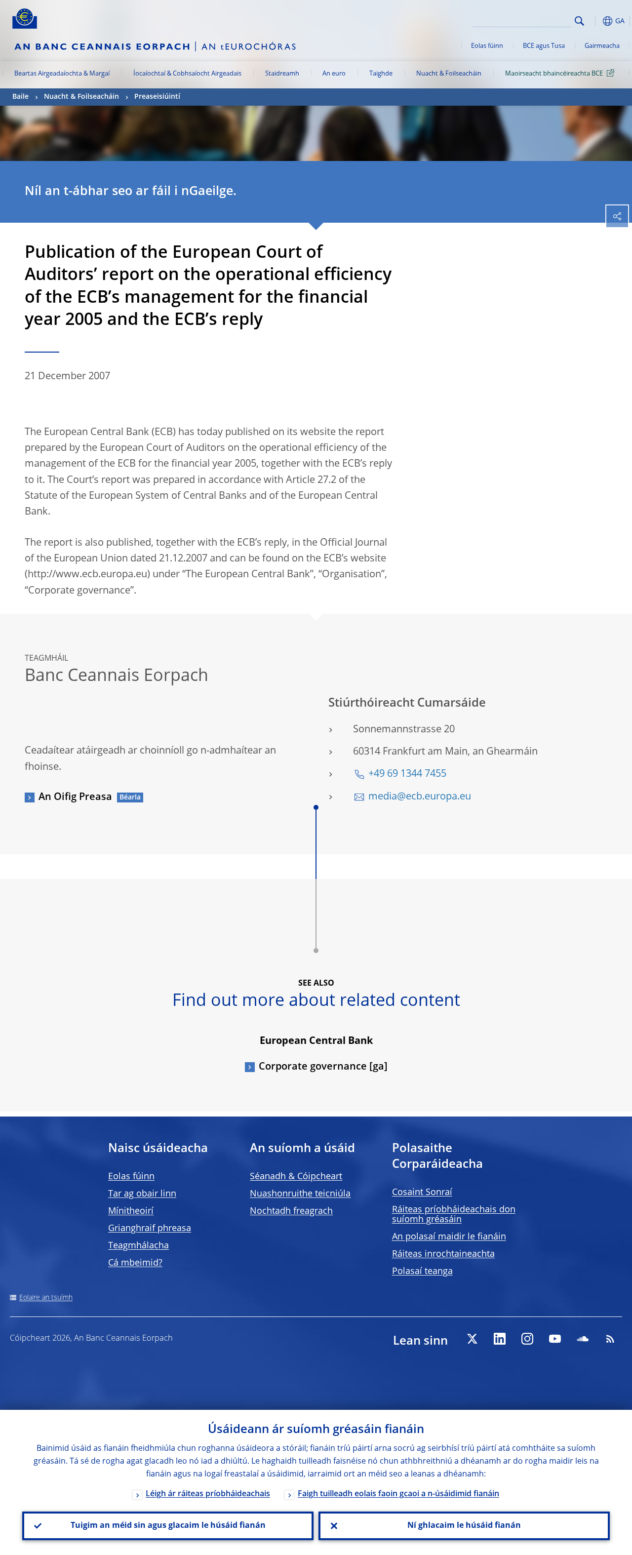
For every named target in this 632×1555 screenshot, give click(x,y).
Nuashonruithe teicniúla (300, 1194)
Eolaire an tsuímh (46, 1297)
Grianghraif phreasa (149, 1228)
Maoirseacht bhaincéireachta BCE (554, 74)
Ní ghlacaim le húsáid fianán (464, 1526)
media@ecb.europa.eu (419, 797)
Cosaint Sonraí (422, 1192)
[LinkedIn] (500, 1339)
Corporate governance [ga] (323, 1067)
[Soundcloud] (582, 1339)
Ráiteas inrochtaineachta (443, 1254)
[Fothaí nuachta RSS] (610, 1339)
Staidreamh (282, 74)
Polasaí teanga (422, 1271)
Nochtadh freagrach (291, 1211)
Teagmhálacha (138, 1245)
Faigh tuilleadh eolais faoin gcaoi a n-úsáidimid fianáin (398, 1494)
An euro (334, 74)
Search (579, 21)
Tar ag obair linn (142, 1194)
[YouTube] (555, 1339)
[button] (595, 21)
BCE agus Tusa (544, 46)
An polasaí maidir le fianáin (449, 1237)
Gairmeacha (602, 46)
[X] (472, 1339)
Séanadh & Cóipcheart (296, 1176)
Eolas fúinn (487, 46)
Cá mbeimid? (135, 1263)
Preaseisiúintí (157, 96)
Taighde (381, 74)
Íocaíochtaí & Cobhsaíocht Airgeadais (187, 74)
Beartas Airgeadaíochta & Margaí (62, 74)
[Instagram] (527, 1339)
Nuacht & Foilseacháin (448, 74)
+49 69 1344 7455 (407, 774)
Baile (20, 96)
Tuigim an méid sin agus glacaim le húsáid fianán (168, 1526)
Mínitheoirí (131, 1211)
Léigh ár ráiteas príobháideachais (208, 1494)
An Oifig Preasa (75, 797)
